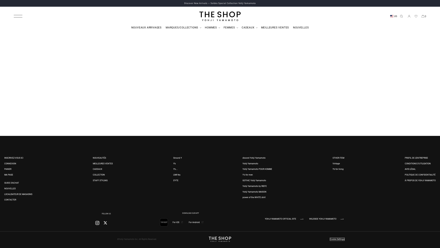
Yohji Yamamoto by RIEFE (255, 186)
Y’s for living (338, 169)
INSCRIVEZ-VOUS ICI (13, 158)
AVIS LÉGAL (410, 169)
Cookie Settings (337, 239)
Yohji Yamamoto (250, 163)
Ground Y (177, 158)
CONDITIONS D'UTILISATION (418, 163)
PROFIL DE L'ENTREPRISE (416, 158)
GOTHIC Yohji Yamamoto (254, 180)
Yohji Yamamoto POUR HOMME (257, 169)
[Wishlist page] (415, 16)
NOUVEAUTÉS (99, 158)
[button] (18, 16)
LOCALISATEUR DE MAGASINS (18, 194)
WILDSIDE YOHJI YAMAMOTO (322, 219)
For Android (194, 222)
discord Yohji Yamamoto (254, 158)
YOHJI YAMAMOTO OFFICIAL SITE (280, 219)
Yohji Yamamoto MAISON (254, 192)
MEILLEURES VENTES (103, 163)
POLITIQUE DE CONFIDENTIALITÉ (420, 175)
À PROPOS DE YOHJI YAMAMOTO (420, 180)
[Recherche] (401, 16)
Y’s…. (175, 169)
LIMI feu (176, 175)
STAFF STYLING (100, 180)
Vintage (336, 163)
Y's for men (248, 175)
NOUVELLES (10, 188)
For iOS (176, 222)
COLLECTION (99, 175)
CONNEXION (10, 163)
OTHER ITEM (338, 158)
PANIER (7, 169)
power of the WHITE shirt (254, 197)
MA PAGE (8, 175)
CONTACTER (10, 200)
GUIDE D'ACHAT (11, 183)
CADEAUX (97, 169)
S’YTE (175, 180)
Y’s (174, 163)
